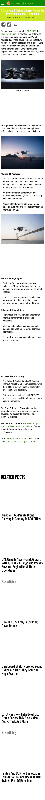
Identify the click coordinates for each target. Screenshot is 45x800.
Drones (33, 441)
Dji (24, 441)
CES (9, 441)
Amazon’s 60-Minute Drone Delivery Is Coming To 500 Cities (21, 517)
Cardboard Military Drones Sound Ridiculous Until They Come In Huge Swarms (22, 670)
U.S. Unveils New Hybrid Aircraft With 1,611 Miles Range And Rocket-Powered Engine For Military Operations (22, 565)
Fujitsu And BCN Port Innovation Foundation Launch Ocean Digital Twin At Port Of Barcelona (21, 777)
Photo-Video (14, 438)
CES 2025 (31, 31)
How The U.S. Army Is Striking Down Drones (19, 624)
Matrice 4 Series (8, 34)
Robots (24, 438)
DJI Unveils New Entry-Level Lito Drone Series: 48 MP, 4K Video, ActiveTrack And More (20, 718)
